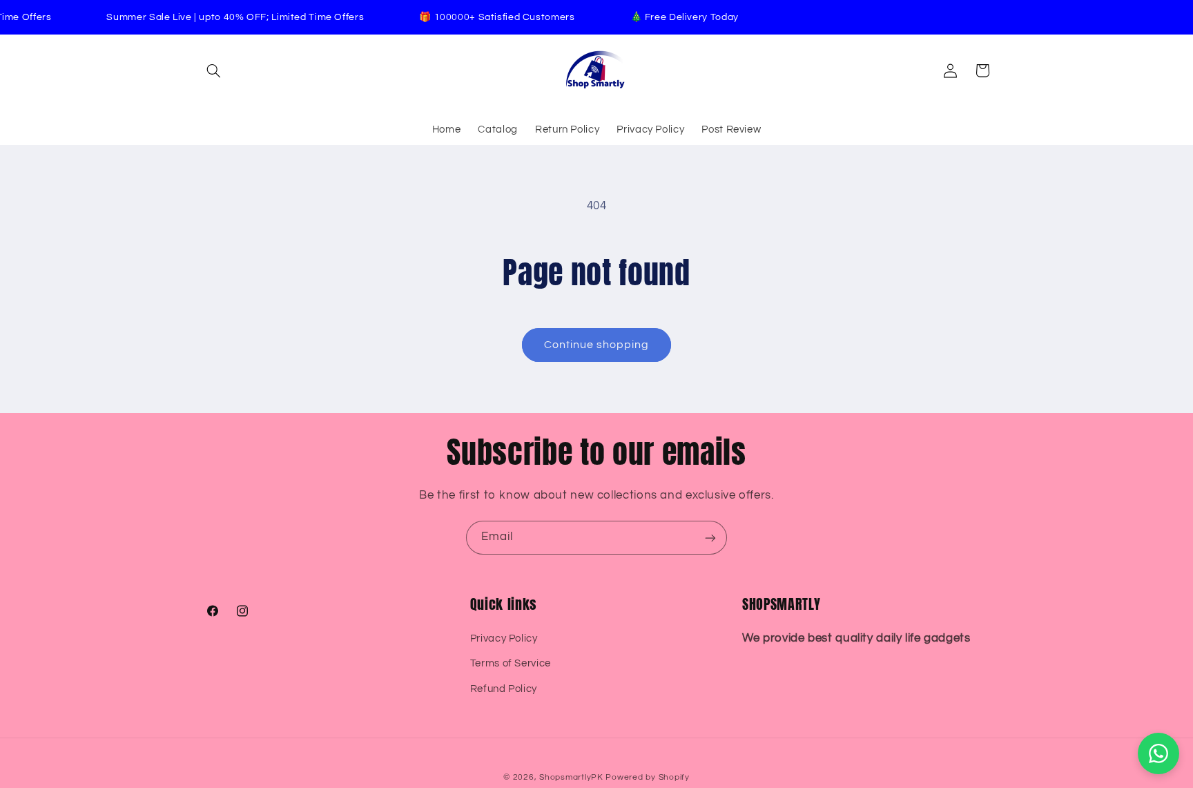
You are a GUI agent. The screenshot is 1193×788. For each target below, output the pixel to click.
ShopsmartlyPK (571, 777)
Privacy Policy (504, 638)
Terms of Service (510, 663)
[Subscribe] (710, 538)
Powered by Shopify (647, 777)
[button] (214, 70)
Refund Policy (503, 689)
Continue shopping (597, 344)
